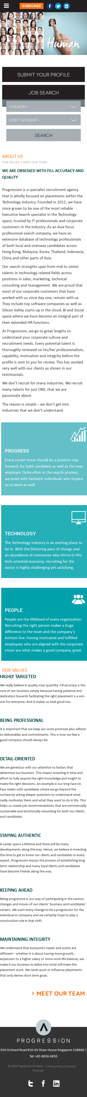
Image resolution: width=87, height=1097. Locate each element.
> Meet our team (58, 993)
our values (11, 162)
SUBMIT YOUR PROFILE (43, 74)
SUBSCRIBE (31, 6)
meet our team (35, 162)
